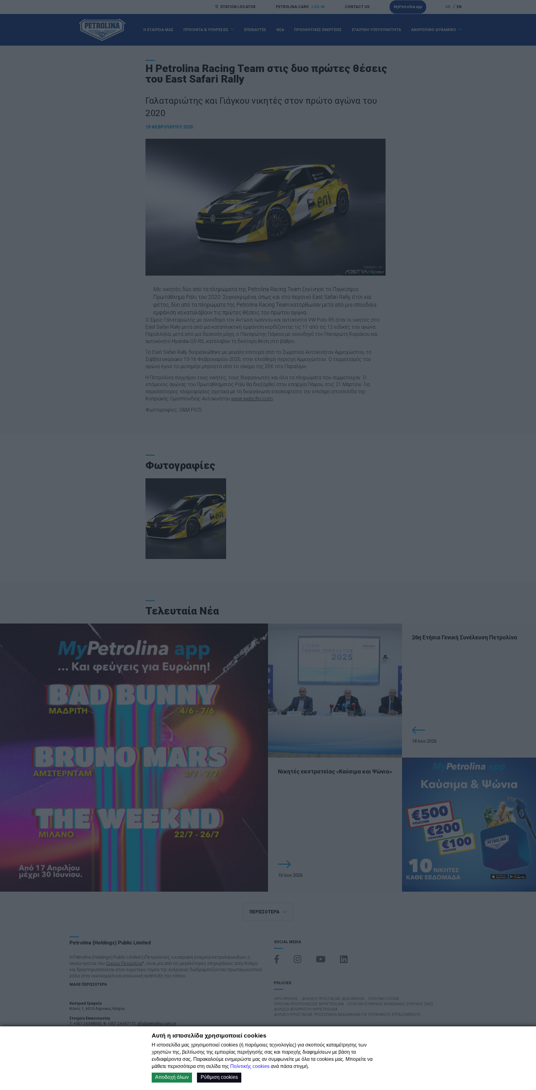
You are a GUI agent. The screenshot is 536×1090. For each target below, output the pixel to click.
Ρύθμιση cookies (219, 1077)
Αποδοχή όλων (172, 1077)
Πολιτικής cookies (250, 1066)
